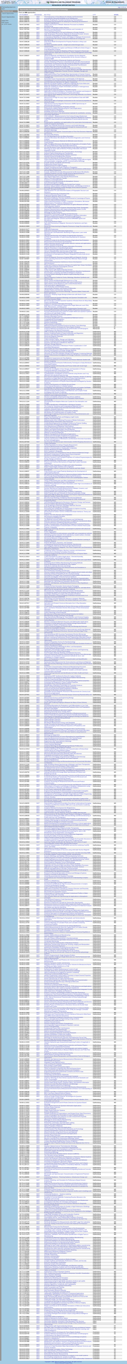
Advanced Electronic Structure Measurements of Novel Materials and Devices (68, 1002)
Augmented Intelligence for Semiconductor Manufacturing (61, 1240)
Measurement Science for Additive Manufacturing (59, 1239)
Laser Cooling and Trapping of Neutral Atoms (58, 1064)
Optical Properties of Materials (53, 1126)
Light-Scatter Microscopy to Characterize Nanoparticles (61, 1147)
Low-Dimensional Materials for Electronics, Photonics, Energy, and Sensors (67, 502)
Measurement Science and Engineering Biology (59, 698)
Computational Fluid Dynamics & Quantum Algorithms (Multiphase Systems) (67, 117)
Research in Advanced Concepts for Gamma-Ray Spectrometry (63, 902)
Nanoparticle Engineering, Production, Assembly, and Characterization (65, 980)
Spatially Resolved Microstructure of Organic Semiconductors (63, 428)
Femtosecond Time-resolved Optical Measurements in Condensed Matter (66, 1008)
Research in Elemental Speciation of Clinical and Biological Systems (65, 873)
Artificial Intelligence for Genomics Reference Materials (61, 739)
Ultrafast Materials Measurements (54, 648)
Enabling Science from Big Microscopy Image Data (59, 1310)
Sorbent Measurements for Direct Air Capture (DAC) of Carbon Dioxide (65, 927)
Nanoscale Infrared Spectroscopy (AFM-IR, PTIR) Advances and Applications (67, 986)
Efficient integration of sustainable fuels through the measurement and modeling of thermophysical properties (65, 127)
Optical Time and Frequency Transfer (55, 178)
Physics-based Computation (53, 324)
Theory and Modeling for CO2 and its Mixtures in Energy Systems (64, 32)
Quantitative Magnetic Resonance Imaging (57, 197)
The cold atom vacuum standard (54, 1155)
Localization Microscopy (51, 941)
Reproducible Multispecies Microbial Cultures (58, 710)
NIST (3, 9)
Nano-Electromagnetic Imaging (53, 183)
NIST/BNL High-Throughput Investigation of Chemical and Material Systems (67, 1327)
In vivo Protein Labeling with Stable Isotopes (57, 789)
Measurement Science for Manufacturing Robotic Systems (62, 1242)
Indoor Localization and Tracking (54, 1287)
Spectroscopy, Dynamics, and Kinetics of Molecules (60, 288)
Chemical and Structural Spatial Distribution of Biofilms (61, 688)
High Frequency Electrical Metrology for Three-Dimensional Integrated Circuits (68, 989)
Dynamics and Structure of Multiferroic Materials (58, 342)
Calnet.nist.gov (48, 142)
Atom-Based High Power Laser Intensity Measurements (61, 176)
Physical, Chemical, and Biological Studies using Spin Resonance (64, 992)
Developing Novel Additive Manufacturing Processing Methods (63, 563)
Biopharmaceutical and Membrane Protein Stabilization (61, 766)
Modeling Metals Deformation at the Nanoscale (58, 421)
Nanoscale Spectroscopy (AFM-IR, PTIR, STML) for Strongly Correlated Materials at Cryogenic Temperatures (66, 1010)
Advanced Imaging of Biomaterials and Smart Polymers (61, 758)
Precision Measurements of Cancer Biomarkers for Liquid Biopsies (64, 736)
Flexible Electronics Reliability (53, 110)
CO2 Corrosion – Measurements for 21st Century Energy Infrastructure (65, 116)
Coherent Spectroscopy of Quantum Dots (56, 193)
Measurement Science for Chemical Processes (58, 890)
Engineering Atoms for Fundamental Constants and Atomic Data (63, 1071)
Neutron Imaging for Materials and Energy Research (60, 1033)
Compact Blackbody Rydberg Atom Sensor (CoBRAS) (60, 1141)
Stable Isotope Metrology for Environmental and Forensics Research (65, 1340)
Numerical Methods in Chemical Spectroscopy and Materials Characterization (68, 784)
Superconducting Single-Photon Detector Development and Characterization (67, 249)
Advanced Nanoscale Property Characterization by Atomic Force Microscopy (67, 654)
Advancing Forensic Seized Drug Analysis (57, 651)
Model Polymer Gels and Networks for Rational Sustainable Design (64, 493)
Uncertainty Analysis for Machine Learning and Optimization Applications (66, 910)
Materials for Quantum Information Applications (58, 231)
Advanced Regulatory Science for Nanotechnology (59, 642)
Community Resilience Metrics (53, 1195)
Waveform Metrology (50, 130)
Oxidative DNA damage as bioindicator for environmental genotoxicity (65, 820)
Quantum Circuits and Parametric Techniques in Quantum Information (65, 215)
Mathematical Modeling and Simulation (56, 1278)
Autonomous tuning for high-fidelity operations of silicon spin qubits (64, 1281)
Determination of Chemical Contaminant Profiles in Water (61, 1344)
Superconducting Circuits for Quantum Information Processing (63, 246)
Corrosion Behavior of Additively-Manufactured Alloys (60, 522)
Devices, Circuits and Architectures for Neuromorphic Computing (64, 1003)
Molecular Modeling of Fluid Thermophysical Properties (61, 85)
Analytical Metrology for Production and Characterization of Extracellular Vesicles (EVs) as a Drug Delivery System (66, 749)
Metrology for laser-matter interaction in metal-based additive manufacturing (67, 1245)
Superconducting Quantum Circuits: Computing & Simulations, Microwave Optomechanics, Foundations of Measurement (66, 202)
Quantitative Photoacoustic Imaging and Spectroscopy (60, 214)
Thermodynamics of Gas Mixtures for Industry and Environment (63, 17)
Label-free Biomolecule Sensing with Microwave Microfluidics (63, 158)
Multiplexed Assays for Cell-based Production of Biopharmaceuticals (65, 713)
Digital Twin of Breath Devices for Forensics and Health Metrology (64, 125)
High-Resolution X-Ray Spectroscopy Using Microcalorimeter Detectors (66, 635)
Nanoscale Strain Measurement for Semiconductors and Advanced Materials (67, 662)
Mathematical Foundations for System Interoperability (60, 1309)
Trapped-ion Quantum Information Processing (58, 304)
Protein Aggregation (50, 532)
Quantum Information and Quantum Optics (57, 1067)
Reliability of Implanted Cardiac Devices (56, 27)
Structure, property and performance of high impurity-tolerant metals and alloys (68, 572)
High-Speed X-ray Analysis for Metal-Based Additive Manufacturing (64, 677)
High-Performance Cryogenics (53, 268)
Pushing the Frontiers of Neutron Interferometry (58, 1053)
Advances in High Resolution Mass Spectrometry (59, 908)
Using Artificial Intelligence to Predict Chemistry (58, 822)
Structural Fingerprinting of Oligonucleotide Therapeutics (61, 828)
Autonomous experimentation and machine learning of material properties (66, 680)
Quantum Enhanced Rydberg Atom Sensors (57, 156)
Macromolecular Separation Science (55, 891)
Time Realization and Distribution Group (56, 286)
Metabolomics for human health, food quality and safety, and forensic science (67, 912)
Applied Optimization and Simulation (55, 1253)
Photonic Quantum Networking (53, 245)
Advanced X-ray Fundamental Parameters (57, 1046)
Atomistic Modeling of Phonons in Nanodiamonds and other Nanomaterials (67, 62)
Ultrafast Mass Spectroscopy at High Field (57, 66)
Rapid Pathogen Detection (52, 719)
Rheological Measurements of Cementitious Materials (60, 1167)
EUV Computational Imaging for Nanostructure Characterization (63, 1017)
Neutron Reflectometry (51, 338)
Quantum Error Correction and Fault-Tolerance (58, 1012)
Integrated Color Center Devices (54, 1020)
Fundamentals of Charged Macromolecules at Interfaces (61, 425)
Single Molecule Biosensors (52, 967)
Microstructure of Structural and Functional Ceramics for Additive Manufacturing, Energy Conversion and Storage (63, 614)
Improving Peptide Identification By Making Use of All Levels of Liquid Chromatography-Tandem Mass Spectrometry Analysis (65, 842)
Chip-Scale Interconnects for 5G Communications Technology (63, 152)
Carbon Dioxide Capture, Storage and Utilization (59, 339)
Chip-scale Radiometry (51, 229)
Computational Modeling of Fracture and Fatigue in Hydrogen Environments (67, 37)
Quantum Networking (50, 322)
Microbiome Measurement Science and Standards (59, 722)
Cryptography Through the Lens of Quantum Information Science (64, 1295)
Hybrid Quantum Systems (52, 206)
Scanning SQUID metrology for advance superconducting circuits (64, 274)
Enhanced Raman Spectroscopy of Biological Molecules (61, 981)
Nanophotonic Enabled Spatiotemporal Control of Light (61, 969)
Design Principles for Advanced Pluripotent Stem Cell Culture (63, 724)
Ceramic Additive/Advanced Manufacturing (57, 935)
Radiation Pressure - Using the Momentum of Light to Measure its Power (66, 204)
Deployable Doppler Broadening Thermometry (58, 1150)
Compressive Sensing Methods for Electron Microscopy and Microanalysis (67, 606)
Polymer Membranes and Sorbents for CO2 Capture (60, 564)
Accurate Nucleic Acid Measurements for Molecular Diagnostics (63, 834)
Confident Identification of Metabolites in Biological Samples (62, 404)
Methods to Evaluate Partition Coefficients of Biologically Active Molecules (67, 83)
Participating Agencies (8, 7)
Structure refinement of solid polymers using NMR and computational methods (68, 533)
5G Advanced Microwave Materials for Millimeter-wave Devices (63, 141)
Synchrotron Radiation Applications (55, 1118)
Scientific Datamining (50, 1254)
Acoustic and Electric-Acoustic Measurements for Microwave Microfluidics (66, 172)
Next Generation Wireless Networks (55, 1290)
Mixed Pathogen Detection (52, 721)
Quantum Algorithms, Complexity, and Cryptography (60, 1284)
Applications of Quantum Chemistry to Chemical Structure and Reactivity (66, 888)
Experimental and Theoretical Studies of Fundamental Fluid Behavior (65, 65)
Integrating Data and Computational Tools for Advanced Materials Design (66, 452)
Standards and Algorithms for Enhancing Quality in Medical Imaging (65, 1302)
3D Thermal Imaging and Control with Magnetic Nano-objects (63, 1136)
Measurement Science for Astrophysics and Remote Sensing (62, 1149)
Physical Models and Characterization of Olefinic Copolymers (63, 491)
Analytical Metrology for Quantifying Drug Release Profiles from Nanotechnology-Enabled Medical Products (63, 746)
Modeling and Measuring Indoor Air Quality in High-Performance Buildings (67, 1206)
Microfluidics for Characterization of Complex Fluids (60, 412)
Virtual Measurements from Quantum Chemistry (58, 876)
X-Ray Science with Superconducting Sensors (58, 269)
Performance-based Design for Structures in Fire (59, 1189)
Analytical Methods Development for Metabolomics (59, 808)
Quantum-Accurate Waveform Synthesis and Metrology (61, 1084)
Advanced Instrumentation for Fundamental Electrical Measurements (65, 1087)
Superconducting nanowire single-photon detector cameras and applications (67, 243)
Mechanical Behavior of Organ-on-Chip (56, 538)
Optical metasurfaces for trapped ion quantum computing (61, 972)
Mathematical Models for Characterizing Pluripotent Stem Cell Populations (67, 707)
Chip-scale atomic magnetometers (54, 285)
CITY (94, 15)
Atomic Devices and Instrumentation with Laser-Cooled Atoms (63, 282)
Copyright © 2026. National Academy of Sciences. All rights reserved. (63, 1361)
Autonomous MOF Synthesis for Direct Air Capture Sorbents (62, 676)
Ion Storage (47, 276)
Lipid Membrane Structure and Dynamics (56, 372)
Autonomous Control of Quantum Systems (57, 1271)
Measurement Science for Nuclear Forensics (57, 1036)
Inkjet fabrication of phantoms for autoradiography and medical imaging (66, 1048)
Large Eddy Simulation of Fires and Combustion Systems (61, 1214)
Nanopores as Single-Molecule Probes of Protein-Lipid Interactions (64, 378)
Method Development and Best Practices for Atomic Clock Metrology (65, 325)
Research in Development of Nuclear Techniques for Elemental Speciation (67, 730)
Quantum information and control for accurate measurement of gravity (65, 1116)
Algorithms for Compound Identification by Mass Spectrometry (63, 795)
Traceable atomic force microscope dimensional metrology (62, 970)
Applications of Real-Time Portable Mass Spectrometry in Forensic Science (67, 74)
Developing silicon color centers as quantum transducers (61, 988)
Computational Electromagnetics (54, 319)
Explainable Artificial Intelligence (54, 1316)
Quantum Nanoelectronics (52, 1022)
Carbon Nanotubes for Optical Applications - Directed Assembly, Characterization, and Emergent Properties (63, 557)
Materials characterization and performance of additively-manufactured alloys (67, 521)
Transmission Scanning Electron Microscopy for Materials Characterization (67, 63)
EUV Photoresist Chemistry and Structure (57, 570)
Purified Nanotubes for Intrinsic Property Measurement (60, 445)
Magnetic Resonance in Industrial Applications (58, 248)
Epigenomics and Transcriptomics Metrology (57, 741)
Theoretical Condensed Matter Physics (56, 974)
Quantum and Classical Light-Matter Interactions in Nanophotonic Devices (66, 939)
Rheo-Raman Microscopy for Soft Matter (56, 507)
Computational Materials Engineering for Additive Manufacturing (63, 1237)
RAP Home (5, 22)
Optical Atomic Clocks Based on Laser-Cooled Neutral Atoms (63, 283)
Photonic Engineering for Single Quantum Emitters (59, 955)
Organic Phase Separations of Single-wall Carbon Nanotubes (63, 465)
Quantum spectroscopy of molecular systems (58, 314)
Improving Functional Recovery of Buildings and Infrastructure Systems (66, 1183)
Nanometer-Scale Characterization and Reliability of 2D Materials (64, 79)
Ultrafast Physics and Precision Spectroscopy (58, 290)
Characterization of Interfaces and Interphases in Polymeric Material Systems (67, 1157)
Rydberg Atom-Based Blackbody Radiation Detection (60, 155)
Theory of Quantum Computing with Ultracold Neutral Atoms (62, 1068)
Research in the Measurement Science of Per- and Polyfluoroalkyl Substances (68, 921)
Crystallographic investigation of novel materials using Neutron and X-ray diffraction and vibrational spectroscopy (66, 374)
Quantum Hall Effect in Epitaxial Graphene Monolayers (61, 1091)
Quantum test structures (51, 983)
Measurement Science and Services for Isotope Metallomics (62, 926)
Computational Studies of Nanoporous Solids (58, 625)
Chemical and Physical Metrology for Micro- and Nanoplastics (63, 646)
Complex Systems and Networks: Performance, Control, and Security (65, 1261)
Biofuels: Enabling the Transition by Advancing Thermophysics (63, 20)
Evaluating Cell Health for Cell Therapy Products (59, 755)
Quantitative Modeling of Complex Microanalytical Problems (62, 594)
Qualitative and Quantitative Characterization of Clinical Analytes (64, 792)
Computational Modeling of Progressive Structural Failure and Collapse (66, 1163)
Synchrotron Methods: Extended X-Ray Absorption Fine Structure (64, 1321)
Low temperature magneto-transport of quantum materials (61, 1025)
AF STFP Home (6, 24)
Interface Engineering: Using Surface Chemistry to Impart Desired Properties (67, 975)
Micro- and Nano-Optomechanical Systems (57, 1093)
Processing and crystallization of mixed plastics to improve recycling (65, 508)
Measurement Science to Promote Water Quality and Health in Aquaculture (67, 904)
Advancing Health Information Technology (57, 1298)
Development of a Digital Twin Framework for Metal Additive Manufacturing (67, 575)
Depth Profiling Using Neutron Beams (55, 887)
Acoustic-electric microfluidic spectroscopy (57, 162)
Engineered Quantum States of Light (55, 195)
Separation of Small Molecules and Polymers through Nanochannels (65, 623)
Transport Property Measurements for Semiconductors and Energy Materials (67, 629)
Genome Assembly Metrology (53, 742)
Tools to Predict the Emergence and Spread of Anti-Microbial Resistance (66, 715)
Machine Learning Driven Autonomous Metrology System (61, 1138)
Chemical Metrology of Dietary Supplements (57, 882)
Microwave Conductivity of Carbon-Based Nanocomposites (62, 454)
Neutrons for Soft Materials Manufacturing (57, 456)
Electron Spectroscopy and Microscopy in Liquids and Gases (62, 1000)
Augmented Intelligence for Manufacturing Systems (59, 1243)
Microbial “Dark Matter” (51, 708)
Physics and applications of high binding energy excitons (61, 1019)
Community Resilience (51, 1172)
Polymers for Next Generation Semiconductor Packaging (61, 586)
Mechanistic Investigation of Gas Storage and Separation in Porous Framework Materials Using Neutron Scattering (64, 369)
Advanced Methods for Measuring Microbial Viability (60, 752)
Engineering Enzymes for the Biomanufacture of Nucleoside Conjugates (66, 791)
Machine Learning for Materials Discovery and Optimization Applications (66, 621)
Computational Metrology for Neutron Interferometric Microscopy (63, 1312)
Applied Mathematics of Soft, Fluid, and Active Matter (60, 1282)
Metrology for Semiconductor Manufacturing (57, 1119)
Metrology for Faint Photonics (53, 212)
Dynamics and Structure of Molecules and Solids (59, 335)
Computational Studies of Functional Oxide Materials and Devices (64, 592)
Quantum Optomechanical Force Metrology (57, 1085)
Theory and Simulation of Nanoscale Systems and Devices (62, 60)
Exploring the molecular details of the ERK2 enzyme (60, 89)
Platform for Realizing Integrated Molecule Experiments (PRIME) (64, 1140)
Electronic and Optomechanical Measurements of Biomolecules (63, 1059)
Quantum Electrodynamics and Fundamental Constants (61, 1076)
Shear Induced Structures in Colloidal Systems (58, 386)
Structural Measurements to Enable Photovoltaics (59, 446)
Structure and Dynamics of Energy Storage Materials (60, 350)
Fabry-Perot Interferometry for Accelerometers (58, 1095)
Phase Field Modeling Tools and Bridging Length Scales (61, 417)
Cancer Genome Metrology (52, 744)
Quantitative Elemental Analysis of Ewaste (57, 930)
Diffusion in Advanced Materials (54, 432)
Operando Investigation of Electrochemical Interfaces (60, 577)
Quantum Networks (50, 1109)
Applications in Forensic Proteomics (55, 848)
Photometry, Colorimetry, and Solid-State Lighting (59, 1122)
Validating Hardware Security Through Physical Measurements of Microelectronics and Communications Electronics (64, 174)
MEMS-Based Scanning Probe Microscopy (57, 1054)
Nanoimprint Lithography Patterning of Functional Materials (62, 431)
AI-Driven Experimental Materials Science (57, 679)
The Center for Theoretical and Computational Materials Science (64, 406)
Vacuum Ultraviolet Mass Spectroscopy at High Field (60, 251)
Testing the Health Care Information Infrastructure (59, 1299)
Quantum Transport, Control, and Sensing (57, 963)
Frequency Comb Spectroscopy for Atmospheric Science (61, 181)
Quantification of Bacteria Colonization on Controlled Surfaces (63, 685)
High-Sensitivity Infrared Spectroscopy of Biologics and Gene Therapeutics (67, 764)
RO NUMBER (24, 15)
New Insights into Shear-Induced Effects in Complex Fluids (62, 349)
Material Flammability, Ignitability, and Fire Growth (59, 1233)
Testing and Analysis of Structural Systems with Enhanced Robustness (65, 1185)
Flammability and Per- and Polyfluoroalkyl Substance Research (63, 1217)
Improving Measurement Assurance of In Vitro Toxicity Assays (63, 738)
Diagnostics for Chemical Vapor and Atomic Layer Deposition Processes (66, 865)
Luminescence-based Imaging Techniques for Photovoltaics (62, 1209)
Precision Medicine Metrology (53, 699)
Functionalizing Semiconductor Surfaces (56, 977)
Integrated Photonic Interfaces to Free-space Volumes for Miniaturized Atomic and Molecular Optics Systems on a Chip (67, 965)
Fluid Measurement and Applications (55, 1121)
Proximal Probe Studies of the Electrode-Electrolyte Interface (62, 407)
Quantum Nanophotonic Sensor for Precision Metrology (61, 1130)
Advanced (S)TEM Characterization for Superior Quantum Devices (64, 252)
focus (124, 7)
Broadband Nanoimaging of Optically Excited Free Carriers (62, 184)
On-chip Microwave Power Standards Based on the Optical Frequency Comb (67, 147)
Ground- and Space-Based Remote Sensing (57, 1124)
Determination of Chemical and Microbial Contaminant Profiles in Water (66, 893)
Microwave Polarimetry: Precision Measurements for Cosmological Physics (67, 198)
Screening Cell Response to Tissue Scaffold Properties (61, 682)
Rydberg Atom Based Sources (53, 164)
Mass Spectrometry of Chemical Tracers (56, 1351)
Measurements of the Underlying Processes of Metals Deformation (64, 420)
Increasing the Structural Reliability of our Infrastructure (61, 18)
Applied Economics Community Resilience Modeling (60, 1250)
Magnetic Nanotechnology (52, 418)
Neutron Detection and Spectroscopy (55, 1029)
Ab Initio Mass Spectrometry (52, 901)
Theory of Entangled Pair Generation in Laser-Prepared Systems (64, 1115)
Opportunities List (7, 11)
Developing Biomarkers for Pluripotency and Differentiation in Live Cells (66, 705)
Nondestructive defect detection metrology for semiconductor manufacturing (67, 1248)
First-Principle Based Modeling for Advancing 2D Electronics (62, 476)
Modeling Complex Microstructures (54, 1264)
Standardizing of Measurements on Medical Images (60, 1259)
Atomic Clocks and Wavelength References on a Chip (60, 280)
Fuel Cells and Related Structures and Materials (59, 352)
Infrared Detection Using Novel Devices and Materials (60, 1132)
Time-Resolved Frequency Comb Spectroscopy (58, 899)
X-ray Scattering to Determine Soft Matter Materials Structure (62, 505)
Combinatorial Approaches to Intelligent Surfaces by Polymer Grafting (65, 423)
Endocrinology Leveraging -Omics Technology (58, 1349)
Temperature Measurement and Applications (57, 1127)
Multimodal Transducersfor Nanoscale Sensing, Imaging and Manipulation (67, 944)
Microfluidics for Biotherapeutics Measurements (58, 780)
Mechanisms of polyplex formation (54, 516)
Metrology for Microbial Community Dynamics (58, 690)
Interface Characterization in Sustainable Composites (60, 448)
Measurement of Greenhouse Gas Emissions (58, 241)
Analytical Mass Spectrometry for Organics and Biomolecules (63, 860)
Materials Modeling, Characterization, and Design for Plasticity (63, 460)
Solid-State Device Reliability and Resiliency (58, 991)
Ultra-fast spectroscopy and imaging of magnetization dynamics (63, 235)
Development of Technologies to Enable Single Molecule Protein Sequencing (67, 794)
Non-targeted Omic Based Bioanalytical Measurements (61, 1352)
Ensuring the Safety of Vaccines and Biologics (58, 836)
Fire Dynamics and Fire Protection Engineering (58, 1216)
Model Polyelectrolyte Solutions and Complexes (59, 466)
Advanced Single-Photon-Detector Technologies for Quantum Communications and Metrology (63, 1097)
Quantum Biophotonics (51, 1112)
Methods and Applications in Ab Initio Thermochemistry (61, 868)
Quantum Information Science (53, 316)
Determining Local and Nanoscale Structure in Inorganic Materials (64, 598)
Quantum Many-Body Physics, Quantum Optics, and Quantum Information (66, 1082)
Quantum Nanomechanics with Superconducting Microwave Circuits (65, 209)
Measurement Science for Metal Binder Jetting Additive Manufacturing (65, 1247)
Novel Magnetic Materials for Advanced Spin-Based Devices (62, 545)
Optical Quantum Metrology (52, 1275)
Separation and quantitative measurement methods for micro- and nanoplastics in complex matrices (64, 656)
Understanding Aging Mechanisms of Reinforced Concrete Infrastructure (66, 1200)
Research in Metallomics (51, 881)
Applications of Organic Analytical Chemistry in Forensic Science (64, 867)
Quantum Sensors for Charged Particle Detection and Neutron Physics (65, 1045)
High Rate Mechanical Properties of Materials (58, 510)
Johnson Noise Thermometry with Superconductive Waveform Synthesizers (67, 271)
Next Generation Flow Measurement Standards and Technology (63, 1129)
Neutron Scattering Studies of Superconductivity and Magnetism (63, 333)
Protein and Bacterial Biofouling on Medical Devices (60, 687)
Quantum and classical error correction (56, 1279)
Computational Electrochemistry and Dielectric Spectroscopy (62, 544)
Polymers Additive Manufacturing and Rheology (58, 504)
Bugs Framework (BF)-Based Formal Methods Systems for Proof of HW (66, 1296)
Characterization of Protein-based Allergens (57, 811)
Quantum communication (52, 1256)
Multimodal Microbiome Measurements (56, 1354)
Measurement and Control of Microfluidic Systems (59, 949)
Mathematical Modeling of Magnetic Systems (58, 1251)
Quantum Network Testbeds (52, 1276)
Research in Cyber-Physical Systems (55, 1304)
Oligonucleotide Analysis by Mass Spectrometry (58, 837)
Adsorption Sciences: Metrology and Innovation (58, 929)
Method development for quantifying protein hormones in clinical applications (67, 823)
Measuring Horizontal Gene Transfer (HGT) (57, 711)
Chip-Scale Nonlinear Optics (53, 221)
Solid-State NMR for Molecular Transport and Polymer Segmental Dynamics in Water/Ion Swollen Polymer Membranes (68, 495)
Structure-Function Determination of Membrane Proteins (61, 943)
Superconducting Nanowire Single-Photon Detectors (60, 210)
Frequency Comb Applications (53, 179)
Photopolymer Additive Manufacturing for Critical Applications (63, 108)
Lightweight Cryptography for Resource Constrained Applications (64, 1293)
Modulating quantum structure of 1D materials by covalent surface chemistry (67, 535)
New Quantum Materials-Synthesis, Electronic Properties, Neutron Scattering (67, 376)
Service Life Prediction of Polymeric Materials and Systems (62, 1158)
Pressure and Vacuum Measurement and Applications (60, 1133)
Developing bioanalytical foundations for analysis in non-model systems (66, 1355)
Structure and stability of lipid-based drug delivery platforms (62, 397)
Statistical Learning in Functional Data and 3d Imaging (60, 1319)
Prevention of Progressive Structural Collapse (58, 1161)
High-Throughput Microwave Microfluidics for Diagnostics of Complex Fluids (67, 144)
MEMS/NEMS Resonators (52, 1060)
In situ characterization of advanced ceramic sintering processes (63, 668)
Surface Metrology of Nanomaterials (55, 612)
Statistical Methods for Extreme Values (56, 1318)
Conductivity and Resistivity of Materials (56, 1074)
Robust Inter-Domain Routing (53, 1288)
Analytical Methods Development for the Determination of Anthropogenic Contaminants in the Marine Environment (66, 329)
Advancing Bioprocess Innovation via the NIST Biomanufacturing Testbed (66, 859)
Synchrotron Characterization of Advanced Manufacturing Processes (65, 666)
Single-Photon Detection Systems (54, 1110)
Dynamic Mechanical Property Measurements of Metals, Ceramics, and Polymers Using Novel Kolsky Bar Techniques (66, 489)
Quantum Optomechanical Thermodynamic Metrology (60, 1146)
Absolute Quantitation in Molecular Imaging (57, 1034)
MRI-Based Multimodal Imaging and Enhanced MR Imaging (62, 217)
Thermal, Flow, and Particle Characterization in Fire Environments (64, 1228)
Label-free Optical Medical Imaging (55, 200)
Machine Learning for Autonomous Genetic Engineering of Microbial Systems (67, 637)
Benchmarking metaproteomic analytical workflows (59, 1357)
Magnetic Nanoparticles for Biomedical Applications (60, 434)
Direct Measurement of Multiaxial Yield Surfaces (59, 426)
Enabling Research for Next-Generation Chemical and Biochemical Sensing (67, 775)
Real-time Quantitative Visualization (55, 1262)
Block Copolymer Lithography (53, 451)
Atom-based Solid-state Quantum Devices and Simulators (61, 1070)
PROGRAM (38, 15)
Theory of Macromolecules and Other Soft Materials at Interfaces (63, 480)
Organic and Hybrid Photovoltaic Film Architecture (59, 429)
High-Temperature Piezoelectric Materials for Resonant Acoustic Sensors (66, 34)
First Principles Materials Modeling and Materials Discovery (62, 653)
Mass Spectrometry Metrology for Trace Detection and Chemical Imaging (66, 617)
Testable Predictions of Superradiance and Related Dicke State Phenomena (67, 1113)
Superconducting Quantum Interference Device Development (62, 262)
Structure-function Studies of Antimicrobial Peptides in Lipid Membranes (66, 818)
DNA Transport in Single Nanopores (55, 936)
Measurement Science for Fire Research (56, 1226)
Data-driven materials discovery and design (57, 566)
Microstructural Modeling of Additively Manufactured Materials (63, 497)
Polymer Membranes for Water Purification (57, 449)
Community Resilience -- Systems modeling (57, 1194)
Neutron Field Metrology (51, 1026)
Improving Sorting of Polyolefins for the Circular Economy (61, 573)
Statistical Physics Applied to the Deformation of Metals (61, 411)
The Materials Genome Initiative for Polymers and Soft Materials (63, 519)
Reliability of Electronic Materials (54, 111)
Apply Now (5, 20)
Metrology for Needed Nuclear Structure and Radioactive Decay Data (65, 1037)
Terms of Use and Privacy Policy (63, 1363)
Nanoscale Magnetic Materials (53, 336)
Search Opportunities (8, 13)
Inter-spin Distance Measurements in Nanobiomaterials (61, 938)
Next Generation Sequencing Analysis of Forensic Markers (62, 809)
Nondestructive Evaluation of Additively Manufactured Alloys (62, 68)
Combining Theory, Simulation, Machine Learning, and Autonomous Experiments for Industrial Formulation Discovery (65, 551)
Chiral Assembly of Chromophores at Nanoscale (59, 487)
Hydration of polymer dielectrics (54, 409)
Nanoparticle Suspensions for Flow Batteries (58, 358)
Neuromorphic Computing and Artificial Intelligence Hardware (63, 273)
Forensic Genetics (49, 797)
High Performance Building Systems (55, 1208)
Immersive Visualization (51, 1257)
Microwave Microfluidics (51, 134)
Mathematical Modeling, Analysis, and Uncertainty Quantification (64, 1267)
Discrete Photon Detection (52, 1107)
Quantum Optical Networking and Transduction (58, 153)
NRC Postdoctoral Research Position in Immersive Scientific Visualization (66, 1273)
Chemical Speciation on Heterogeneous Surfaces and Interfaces (64, 913)
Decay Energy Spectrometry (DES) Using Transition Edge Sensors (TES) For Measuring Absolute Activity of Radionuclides (67, 1039)
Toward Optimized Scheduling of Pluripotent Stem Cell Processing (64, 729)
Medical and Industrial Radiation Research (57, 1031)
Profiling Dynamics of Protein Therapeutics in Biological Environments (65, 857)
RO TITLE (47, 15)
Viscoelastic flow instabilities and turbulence (57, 536)
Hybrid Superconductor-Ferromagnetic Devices (58, 266)
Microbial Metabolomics (51, 760)
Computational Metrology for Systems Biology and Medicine (62, 1301)
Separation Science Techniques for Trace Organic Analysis (62, 327)
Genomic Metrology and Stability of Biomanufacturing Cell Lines (63, 856)
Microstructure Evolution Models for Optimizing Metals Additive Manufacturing (67, 474)
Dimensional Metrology (51, 1152)
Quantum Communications (52, 1073)
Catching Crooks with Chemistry (54, 894)
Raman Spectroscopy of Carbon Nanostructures (59, 978)
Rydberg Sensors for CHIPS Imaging (55, 165)
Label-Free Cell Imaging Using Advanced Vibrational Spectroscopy (64, 756)
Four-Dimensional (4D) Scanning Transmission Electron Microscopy (65, 634)
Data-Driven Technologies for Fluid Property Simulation (61, 35)
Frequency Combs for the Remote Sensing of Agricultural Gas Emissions (66, 240)
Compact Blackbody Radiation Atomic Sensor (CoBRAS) (61, 1154)
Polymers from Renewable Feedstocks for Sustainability (61, 435)
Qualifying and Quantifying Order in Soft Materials (59, 482)
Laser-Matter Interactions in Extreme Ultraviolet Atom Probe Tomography (66, 207)
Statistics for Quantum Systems (53, 321)
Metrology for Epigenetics (52, 735)
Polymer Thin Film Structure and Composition (58, 514)
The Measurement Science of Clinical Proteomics (59, 767)
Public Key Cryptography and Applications (57, 1292)
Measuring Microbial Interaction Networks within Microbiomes (63, 753)
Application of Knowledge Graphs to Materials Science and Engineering (66, 649)
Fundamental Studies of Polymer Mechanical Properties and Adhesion (65, 1160)
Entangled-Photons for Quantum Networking (57, 1285)
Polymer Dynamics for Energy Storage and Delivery (60, 437)
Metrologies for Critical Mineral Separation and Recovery (61, 581)
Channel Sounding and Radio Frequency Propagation (60, 167)
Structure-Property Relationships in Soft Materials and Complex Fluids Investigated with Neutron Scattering (65, 391)
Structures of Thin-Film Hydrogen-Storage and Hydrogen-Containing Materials (68, 353)
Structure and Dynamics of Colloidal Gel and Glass (59, 384)
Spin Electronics (49, 263)
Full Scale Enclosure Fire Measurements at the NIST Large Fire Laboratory (67, 1222)
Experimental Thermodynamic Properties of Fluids (59, 107)
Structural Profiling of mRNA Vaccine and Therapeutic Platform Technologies (67, 829)
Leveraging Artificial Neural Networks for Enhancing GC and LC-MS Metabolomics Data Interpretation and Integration (65, 831)
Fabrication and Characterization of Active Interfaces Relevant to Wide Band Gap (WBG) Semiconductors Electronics (67, 1014)
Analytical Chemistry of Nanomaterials (56, 874)
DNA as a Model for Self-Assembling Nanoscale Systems (61, 950)
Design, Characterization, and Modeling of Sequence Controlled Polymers (67, 524)
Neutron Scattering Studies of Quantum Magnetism (59, 341)
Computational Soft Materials (53, 518)
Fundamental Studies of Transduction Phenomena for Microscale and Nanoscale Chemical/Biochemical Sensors (65, 777)
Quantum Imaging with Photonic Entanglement (58, 1023)
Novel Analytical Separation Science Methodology (59, 862)
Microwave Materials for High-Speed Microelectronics (60, 145)
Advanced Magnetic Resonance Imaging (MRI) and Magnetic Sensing (65, 257)
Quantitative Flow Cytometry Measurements (57, 684)
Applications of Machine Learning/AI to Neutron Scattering (62, 380)
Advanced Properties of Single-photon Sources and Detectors (63, 1081)
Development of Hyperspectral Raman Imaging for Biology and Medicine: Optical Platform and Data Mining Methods (66, 717)
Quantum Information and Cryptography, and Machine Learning (63, 1265)
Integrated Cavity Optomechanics (54, 1062)
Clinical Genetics (49, 806)
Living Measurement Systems (53, 701)
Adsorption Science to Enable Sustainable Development (61, 611)
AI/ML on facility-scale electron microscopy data (58, 331)
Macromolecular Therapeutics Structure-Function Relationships (63, 590)
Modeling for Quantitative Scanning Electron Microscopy (61, 947)
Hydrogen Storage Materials (52, 344)
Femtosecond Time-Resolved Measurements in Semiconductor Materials (66, 994)
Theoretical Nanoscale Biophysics (54, 946)
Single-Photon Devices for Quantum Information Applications (62, 1105)
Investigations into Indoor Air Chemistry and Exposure (60, 1202)
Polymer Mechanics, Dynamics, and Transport (58, 542)
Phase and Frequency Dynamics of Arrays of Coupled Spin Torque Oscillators (68, 265)
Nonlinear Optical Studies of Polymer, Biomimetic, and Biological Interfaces (67, 186)
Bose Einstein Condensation (53, 1065)
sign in (120, 7)
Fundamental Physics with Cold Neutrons (57, 1028)
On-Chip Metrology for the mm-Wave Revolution (58, 136)
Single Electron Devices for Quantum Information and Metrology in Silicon (66, 995)
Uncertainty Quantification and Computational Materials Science (63, 317)
